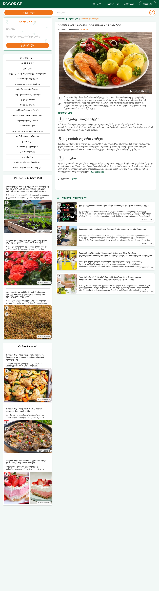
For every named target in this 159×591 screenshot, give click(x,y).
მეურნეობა (27, 68)
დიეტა (75, 178)
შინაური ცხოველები (27, 78)
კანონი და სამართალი (27, 89)
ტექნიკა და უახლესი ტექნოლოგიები (27, 73)
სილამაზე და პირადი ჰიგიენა (27, 167)
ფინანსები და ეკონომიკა (27, 84)
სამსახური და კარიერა (27, 110)
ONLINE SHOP (27, 63)
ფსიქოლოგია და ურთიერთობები (27, 115)
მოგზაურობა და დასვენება (27, 94)
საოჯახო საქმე (27, 125)
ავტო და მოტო (27, 99)
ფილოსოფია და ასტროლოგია (27, 131)
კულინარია (27, 157)
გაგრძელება (97, 171)
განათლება (27, 141)
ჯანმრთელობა (27, 151)
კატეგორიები (28, 12)
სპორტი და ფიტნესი (27, 146)
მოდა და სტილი (28, 105)
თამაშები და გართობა (27, 136)
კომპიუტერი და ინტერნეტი (27, 162)
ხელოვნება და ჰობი (28, 120)
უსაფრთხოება (27, 58)
